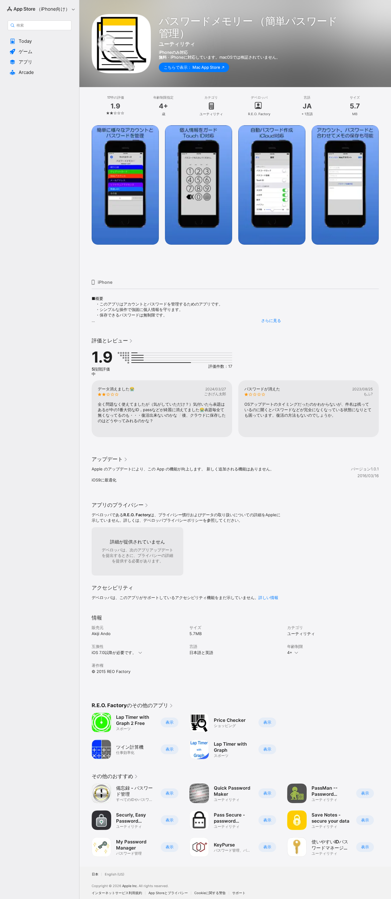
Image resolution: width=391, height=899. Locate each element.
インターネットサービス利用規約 (117, 893)
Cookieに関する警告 (210, 893)
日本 (95, 874)
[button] (39, 41)
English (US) (114, 874)
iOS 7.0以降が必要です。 (114, 652)
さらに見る (271, 320)
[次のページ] (385, 200)
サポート (239, 893)
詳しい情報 (268, 597)
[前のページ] (85, 200)
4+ (289, 652)
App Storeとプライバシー (168, 893)
